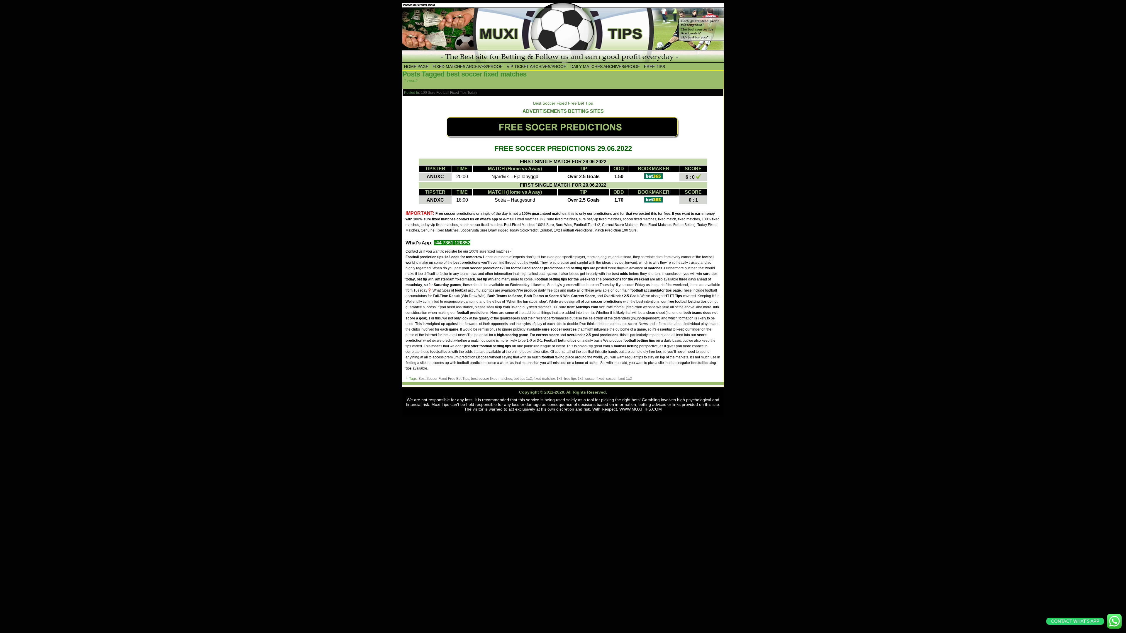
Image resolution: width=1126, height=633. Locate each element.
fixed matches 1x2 (548, 379)
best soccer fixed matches (491, 379)
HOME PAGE (416, 66)
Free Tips (654, 66)
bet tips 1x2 (523, 379)
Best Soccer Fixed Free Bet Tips (443, 379)
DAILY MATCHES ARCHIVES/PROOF (605, 66)
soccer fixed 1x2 (619, 379)
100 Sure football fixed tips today (449, 93)
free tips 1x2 (574, 379)
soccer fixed (594, 379)
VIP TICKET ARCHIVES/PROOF (536, 66)
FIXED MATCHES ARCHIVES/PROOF (468, 66)
